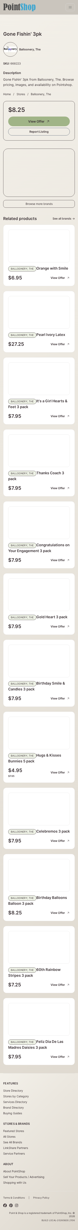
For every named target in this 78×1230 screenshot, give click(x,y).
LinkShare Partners (15, 1148)
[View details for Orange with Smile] (39, 246)
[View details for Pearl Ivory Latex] (39, 312)
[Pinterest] (11, 1205)
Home (7, 94)
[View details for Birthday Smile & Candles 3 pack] (39, 661)
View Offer (36, 121)
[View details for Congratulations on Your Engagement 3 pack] (39, 522)
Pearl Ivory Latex (50, 335)
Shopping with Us (14, 1182)
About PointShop (14, 1171)
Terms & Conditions (14, 1197)
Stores (21, 94)
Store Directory (13, 1090)
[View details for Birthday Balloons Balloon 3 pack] (39, 875)
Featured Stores (13, 1131)
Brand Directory (13, 1107)
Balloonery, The (41, 94)
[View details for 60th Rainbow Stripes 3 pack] (39, 947)
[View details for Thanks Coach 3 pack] (39, 450)
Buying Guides (12, 1113)
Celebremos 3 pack (53, 831)
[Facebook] (5, 1205)
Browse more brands (39, 203)
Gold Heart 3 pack (51, 617)
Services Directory (15, 1102)
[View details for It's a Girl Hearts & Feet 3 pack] (39, 378)
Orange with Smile (52, 268)
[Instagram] (16, 1205)
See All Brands (12, 1142)
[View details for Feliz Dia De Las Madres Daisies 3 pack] (39, 1019)
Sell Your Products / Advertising (23, 1177)
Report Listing (39, 131)
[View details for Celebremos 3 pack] (39, 809)
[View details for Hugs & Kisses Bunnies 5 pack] (39, 733)
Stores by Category (16, 1096)
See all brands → (64, 218)
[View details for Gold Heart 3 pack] (39, 594)
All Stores (9, 1136)
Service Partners (14, 1153)
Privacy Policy (41, 1197)
